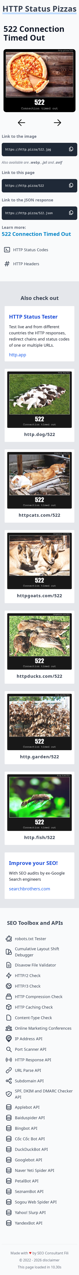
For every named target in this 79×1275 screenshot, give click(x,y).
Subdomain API (29, 1080)
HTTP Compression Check (39, 996)
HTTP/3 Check (28, 986)
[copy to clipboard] (71, 149)
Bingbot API (26, 1128)
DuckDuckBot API (31, 1149)
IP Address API (28, 1038)
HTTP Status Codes (30, 249)
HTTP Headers (26, 263)
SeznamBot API (29, 1191)
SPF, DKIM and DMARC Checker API (44, 1094)
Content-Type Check (33, 1017)
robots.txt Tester (30, 938)
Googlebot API (28, 1159)
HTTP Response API (33, 1059)
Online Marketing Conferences (43, 1028)
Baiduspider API (30, 1117)
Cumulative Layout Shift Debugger (37, 952)
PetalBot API (26, 1181)
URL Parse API (28, 1070)
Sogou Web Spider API (36, 1202)
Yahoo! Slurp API (30, 1212)
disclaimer (51, 1260)
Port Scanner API (30, 1049)
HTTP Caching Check (34, 1007)
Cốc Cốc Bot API (30, 1138)
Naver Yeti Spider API (34, 1170)
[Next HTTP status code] (57, 122)
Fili (66, 1253)
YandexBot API (28, 1223)
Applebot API (27, 1107)
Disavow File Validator (35, 965)
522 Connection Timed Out (36, 233)
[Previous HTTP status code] (21, 122)
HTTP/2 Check (28, 975)
